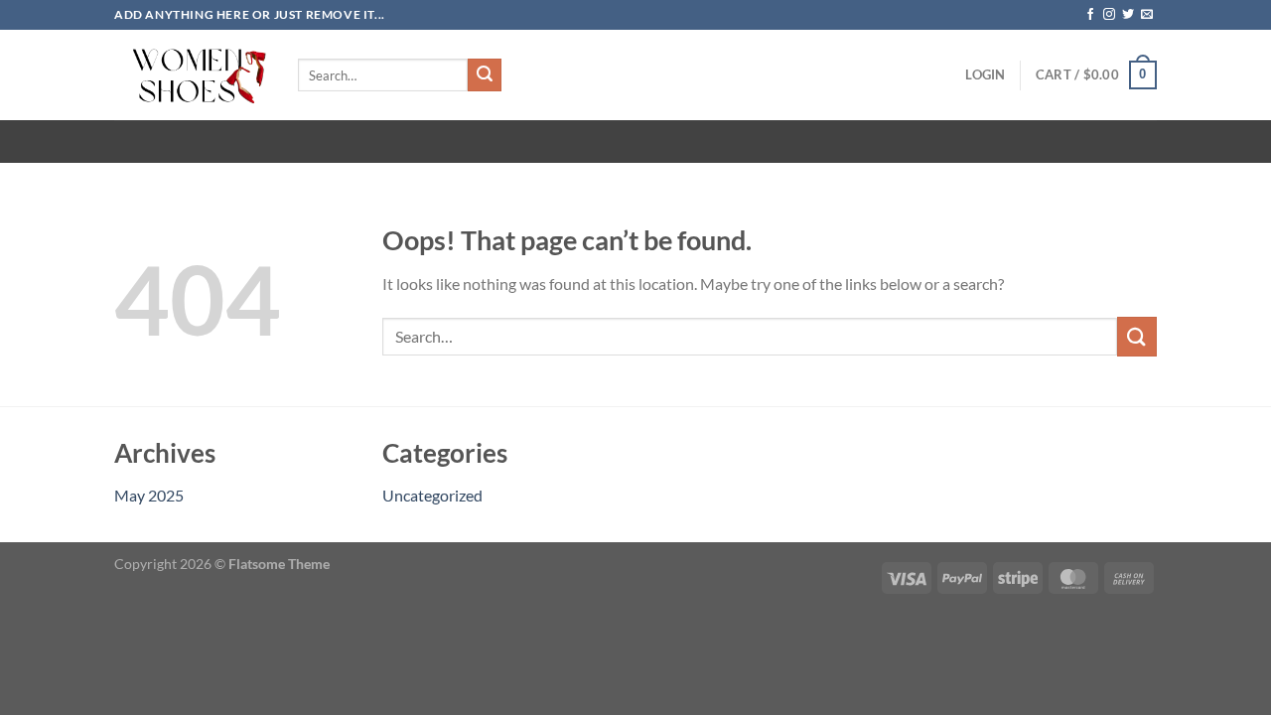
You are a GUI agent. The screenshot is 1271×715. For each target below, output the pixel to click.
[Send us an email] (1147, 15)
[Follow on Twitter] (1128, 15)
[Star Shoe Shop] (191, 75)
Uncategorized (432, 495)
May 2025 (149, 495)
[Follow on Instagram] (1109, 15)
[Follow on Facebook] (1090, 15)
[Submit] (484, 75)
